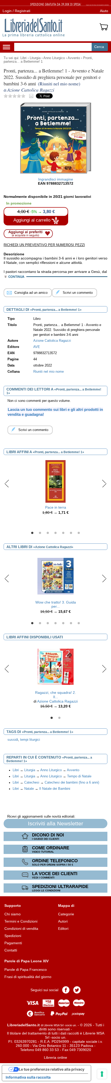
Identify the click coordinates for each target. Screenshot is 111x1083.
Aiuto (104, 11)
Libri (23, 58)
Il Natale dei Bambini (54, 789)
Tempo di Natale (79, 776)
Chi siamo (12, 914)
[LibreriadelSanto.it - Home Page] (34, 27)
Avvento (74, 58)
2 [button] (40, 533)
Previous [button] (7, 483)
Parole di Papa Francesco (25, 969)
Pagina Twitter (77, 990)
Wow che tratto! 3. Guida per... (55, 604)
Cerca (99, 47)
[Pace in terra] (55, 481)
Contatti (10, 950)
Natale (29, 789)
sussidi (12, 740)
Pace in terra (55, 507)
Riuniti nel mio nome (48, 371)
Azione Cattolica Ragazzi (57, 701)
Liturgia (35, 58)
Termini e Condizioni (20, 921)
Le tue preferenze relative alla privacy (51, 1069)
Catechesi (31, 782)
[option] (55, 489)
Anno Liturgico (54, 58)
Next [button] (104, 483)
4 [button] (55, 533)
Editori (63, 928)
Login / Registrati (16, 11)
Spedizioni (12, 936)
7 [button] (78, 533)
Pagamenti (13, 943)
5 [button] (63, 533)
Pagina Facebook (65, 990)
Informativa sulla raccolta (28, 1077)
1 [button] (32, 533)
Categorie (66, 914)
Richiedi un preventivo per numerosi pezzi (44, 245)
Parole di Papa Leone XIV (26, 961)
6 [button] (71, 533)
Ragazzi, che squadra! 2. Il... (55, 694)
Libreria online (55, 1057)
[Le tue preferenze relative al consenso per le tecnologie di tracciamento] (102, 1074)
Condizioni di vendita (21, 928)
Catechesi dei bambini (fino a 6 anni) (72, 782)
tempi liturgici (30, 740)
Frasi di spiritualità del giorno (27, 977)
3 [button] (47, 533)
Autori (63, 921)
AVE (36, 347)
